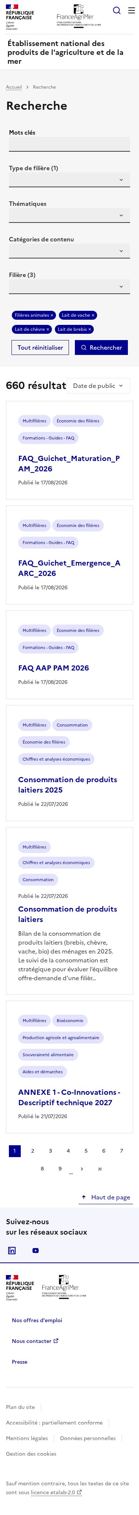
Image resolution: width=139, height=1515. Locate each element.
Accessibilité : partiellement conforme (54, 1423)
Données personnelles (88, 1438)
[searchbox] (19, 181)
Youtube (35, 1250)
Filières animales (32, 315)
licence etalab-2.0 (53, 1492)
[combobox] (69, 179)
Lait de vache (76, 315)
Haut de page (110, 1197)
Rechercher (106, 347)
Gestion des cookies (31, 1454)
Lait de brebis (72, 329)
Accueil (14, 87)
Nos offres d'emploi (37, 1320)
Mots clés (22, 132)
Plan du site (20, 1407)
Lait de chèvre (30, 329)
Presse (19, 1362)
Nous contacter (32, 1341)
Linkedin (12, 1250)
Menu (131, 10)
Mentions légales (27, 1438)
